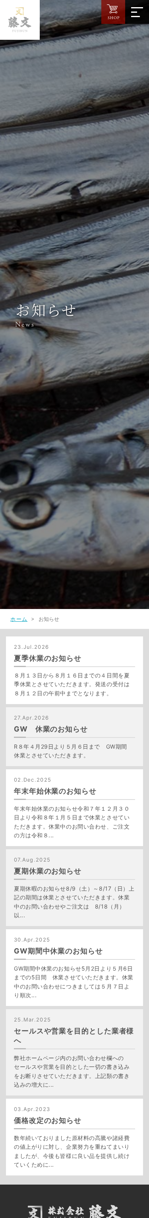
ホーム (18, 619)
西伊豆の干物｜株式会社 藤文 (20, 20)
